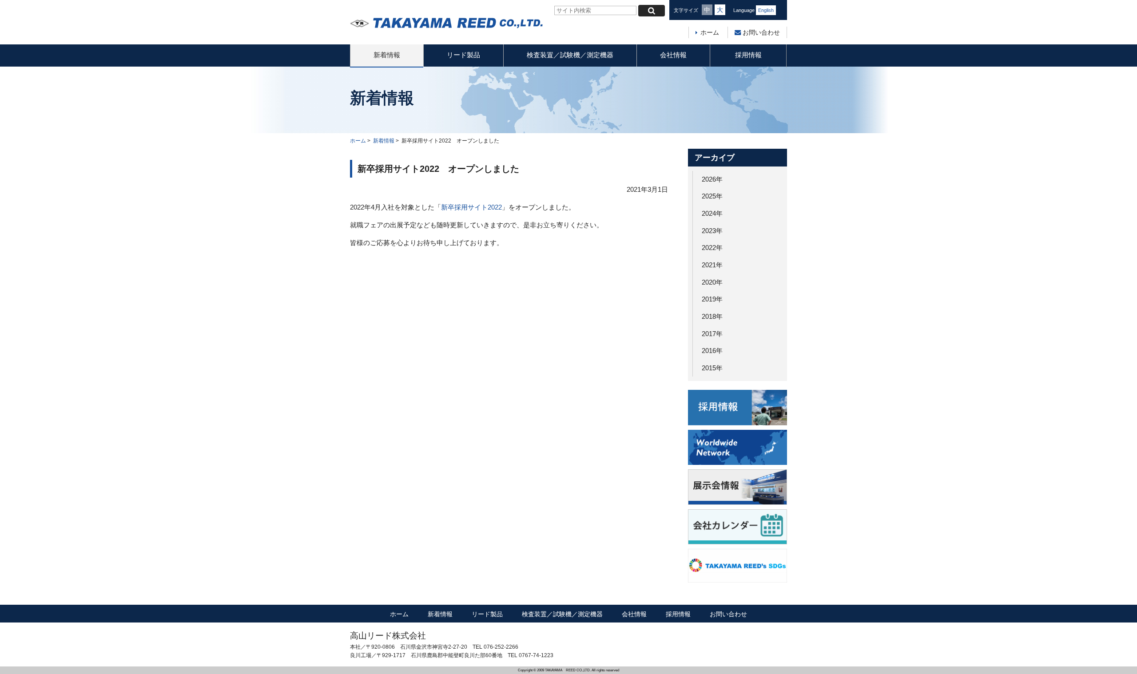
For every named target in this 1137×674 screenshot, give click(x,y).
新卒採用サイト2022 (471, 207)
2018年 (712, 316)
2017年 (712, 333)
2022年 (712, 247)
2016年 (712, 350)
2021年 (712, 265)
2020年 (712, 282)
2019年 (712, 299)
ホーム (709, 32)
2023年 (712, 230)
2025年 (712, 196)
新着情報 (387, 55)
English (766, 10)
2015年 (712, 368)
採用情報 (748, 55)
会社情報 (673, 55)
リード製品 (463, 55)
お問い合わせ (760, 32)
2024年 (712, 213)
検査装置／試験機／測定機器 (570, 55)
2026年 (712, 179)
